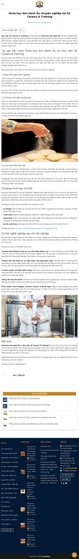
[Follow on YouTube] (66, 483)
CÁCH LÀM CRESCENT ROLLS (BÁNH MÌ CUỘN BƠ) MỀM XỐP (32, 418)
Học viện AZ (47, 22)
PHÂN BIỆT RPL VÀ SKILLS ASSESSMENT (24, 398)
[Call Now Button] (74, 555)
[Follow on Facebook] (61, 483)
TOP (71, 548)
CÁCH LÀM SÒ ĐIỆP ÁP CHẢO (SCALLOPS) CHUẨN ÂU (29, 405)
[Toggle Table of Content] (20, 30)
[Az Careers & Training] (39, 4)
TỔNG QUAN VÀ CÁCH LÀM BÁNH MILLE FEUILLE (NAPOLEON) (33, 424)
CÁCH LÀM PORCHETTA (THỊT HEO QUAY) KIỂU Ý (28, 411)
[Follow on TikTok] (63, 483)
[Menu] (2, 4)
